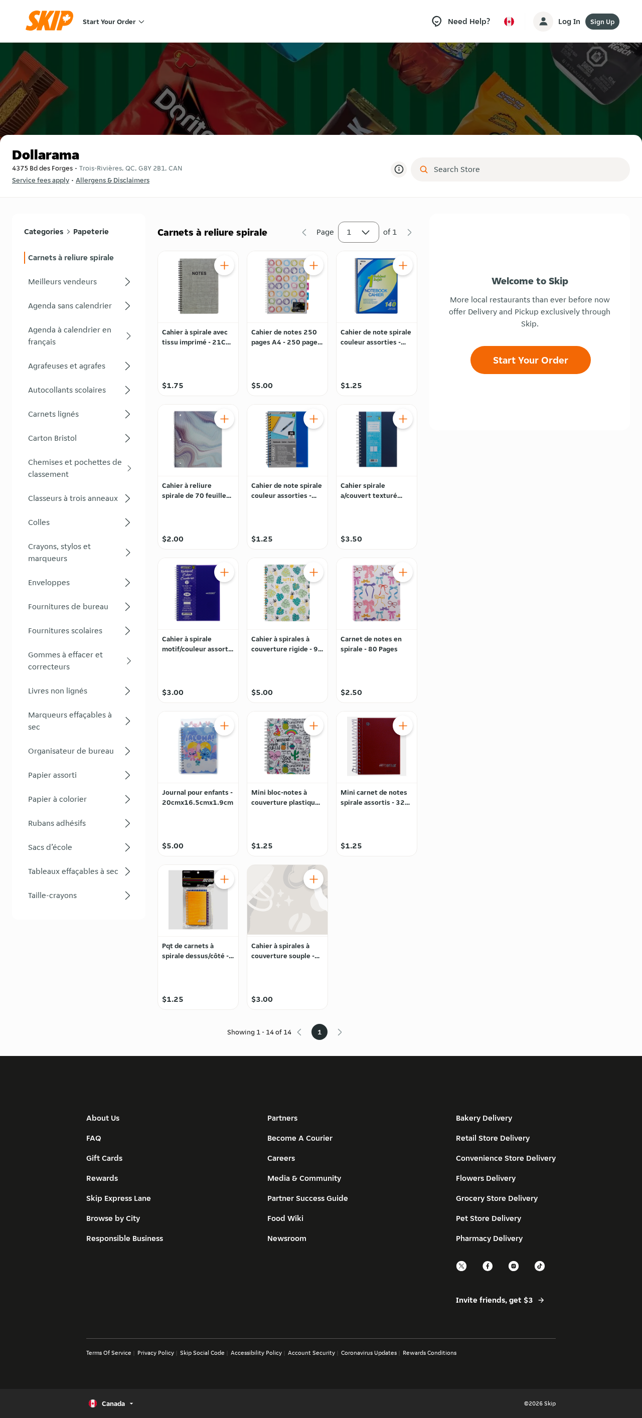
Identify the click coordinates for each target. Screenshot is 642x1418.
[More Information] (399, 169)
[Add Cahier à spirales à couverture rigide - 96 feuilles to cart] (313, 572)
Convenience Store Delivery (506, 1158)
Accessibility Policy (256, 1352)
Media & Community (304, 1178)
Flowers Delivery (486, 1178)
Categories (43, 231)
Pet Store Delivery (488, 1218)
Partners (282, 1118)
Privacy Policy (155, 1352)
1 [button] (349, 232)
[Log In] (543, 22)
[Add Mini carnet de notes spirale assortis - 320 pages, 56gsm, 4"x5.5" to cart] (403, 726)
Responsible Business (124, 1238)
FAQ (93, 1138)
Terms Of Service (108, 1352)
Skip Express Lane (118, 1198)
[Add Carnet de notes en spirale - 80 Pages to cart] (403, 572)
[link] (78, 258)
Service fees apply (40, 180)
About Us (102, 1118)
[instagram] (514, 1270)
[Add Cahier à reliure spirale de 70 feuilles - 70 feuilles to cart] (224, 419)
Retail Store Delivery (493, 1138)
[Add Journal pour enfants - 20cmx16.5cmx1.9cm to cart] (224, 726)
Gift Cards (104, 1158)
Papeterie (91, 231)
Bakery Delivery (484, 1118)
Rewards (102, 1178)
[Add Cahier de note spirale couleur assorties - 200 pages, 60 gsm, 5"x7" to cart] (313, 419)
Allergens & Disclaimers (112, 180)
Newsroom (286, 1238)
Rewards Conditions (429, 1352)
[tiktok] (540, 1270)
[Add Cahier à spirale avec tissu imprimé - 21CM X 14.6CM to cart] (224, 265)
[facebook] (488, 1270)
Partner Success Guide (307, 1198)
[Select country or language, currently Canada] (509, 21)
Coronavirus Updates (369, 1352)
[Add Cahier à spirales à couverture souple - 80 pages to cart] (313, 879)
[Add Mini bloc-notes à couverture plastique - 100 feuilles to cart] (313, 726)
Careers (281, 1158)
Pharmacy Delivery (489, 1238)
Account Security (311, 1352)
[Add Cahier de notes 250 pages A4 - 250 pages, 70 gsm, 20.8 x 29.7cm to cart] (313, 265)
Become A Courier (300, 1138)
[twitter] (462, 1270)
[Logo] (53, 21)
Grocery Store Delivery (497, 1198)
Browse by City (113, 1218)
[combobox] (527, 169)
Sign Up (602, 21)
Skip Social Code (202, 1352)
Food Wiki (285, 1218)
